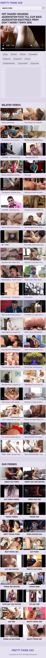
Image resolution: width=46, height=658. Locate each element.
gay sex (7, 59)
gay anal (36, 63)
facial (24, 54)
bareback (34, 54)
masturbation (10, 63)
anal (28, 59)
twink (15, 54)
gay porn (18, 59)
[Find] (43, 8)
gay (6, 54)
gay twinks (23, 63)
